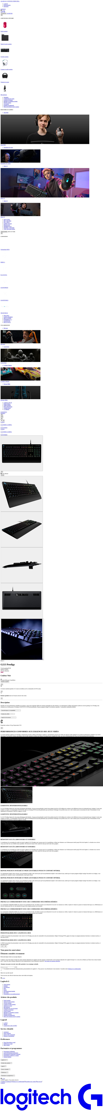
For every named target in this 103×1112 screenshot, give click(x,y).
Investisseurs (7, 987)
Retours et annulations (9, 1036)
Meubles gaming (8, 1014)
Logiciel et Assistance (6, 717)
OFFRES (3, 413)
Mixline (5, 1024)
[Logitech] (3, 12)
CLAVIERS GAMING (6, 424)
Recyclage (6, 992)
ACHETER (3, 13)
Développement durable (9, 991)
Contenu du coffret (5, 714)
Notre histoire (7, 984)
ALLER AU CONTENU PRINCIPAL (10, 1)
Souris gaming (7, 1000)
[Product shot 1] (22, 453)
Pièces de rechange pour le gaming (12, 1016)
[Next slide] (5, 946)
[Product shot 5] (22, 601)
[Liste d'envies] (2, 417)
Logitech (6, 3)
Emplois (6, 986)
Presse (5, 990)
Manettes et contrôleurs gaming (11, 1012)
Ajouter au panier (5, 681)
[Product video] (22, 639)
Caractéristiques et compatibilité (8, 710)
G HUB (5, 1023)
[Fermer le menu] (2, 15)
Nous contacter (7, 1033)
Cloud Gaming (7, 1011)
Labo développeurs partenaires (11, 1053)
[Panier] (2, 420)
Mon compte (7, 1045)
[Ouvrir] (4, 420)
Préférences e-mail (8, 1043)
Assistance (3, 9)
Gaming (2, 422)
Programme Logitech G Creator (11, 1055)
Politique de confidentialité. (74, 968)
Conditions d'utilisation (6, 1081)
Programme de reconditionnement (12, 994)
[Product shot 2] (22, 494)
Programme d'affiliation (9, 1051)
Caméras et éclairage (8, 1009)
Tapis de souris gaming (9, 1001)
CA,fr (3, 10)
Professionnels (7, 5)
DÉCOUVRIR (4, 231)
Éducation (6, 6)
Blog (5, 988)
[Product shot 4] (22, 565)
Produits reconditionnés (9, 1015)
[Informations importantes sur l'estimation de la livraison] (2, 691)
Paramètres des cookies (30, 1081)
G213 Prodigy (4, 427)
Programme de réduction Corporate (12, 1054)
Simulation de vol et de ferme (11, 1008)
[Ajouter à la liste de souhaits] (2, 472)
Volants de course (8, 1005)
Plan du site (39, 1081)
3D (3, 475)
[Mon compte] (2, 419)
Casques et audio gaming (10, 1004)
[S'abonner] (16, 967)
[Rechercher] (2, 415)
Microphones (7, 1007)
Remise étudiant (7, 1057)
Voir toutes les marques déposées (52, 961)
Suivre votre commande (9, 1034)
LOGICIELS (4, 412)
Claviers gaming (7, 1003)
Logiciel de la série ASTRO (10, 1025)
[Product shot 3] (22, 529)
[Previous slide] (2, 946)
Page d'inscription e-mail (9, 1042)
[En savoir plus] (2, 728)
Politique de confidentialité (18, 1081)
